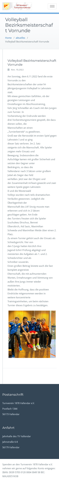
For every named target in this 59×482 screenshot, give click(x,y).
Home (8, 37)
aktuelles (20, 37)
